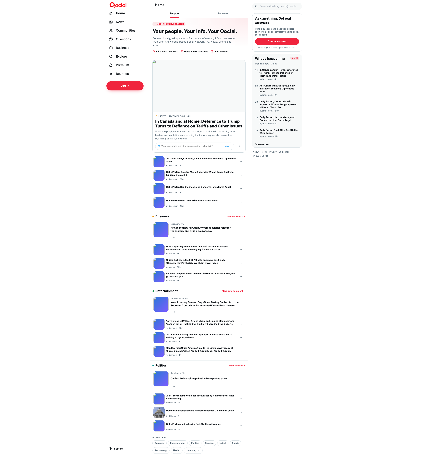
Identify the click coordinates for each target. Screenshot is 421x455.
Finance (209, 443)
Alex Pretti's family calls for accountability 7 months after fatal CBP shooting (200, 397)
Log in (125, 85)
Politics (195, 443)
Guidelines (284, 151)
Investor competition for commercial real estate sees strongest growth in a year (200, 275)
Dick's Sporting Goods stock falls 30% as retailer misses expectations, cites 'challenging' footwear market (197, 248)
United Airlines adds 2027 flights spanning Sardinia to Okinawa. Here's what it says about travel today (195, 261)
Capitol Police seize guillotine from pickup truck (199, 378)
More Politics (236, 365)
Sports (235, 443)
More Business (235, 216)
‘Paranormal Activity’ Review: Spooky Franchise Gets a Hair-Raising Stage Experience (199, 336)
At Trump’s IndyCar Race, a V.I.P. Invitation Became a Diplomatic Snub (201, 160)
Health (176, 450)
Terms (264, 151)
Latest (223, 443)
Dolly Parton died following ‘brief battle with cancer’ (194, 424)
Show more (262, 144)
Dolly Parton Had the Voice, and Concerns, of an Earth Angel (198, 187)
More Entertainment (232, 291)
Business (159, 443)
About (256, 151)
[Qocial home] (127, 5)
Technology (161, 450)
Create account (277, 41)
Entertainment (177, 443)
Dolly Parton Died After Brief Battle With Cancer (192, 200)
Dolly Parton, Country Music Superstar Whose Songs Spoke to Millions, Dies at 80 (200, 173)
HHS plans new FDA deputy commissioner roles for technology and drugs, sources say (201, 229)
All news (191, 450)
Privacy (273, 151)
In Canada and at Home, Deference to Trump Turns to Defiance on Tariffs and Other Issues (198, 123)
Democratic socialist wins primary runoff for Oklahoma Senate (200, 410)
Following (223, 13)
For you (174, 13)
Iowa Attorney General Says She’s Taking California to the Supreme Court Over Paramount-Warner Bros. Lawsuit (205, 304)
